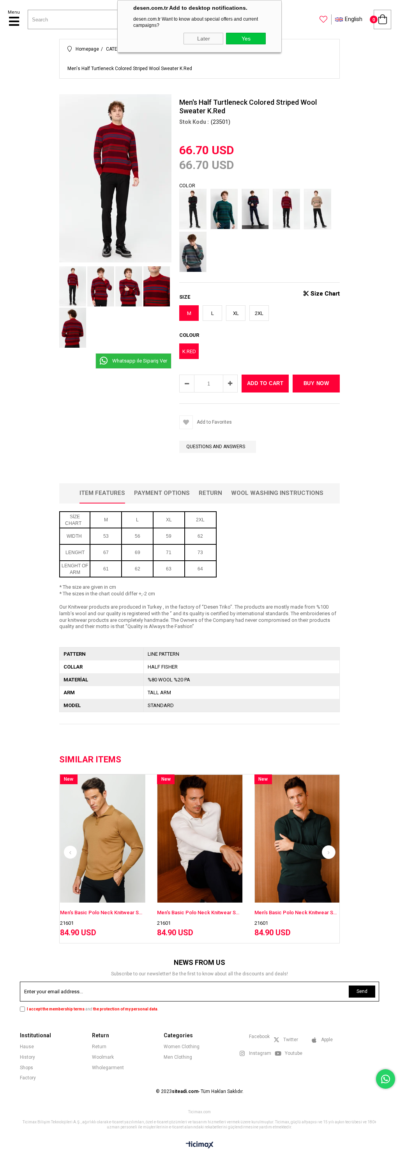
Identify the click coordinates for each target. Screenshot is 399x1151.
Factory (28, 1078)
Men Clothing (178, 1057)
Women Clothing (182, 1046)
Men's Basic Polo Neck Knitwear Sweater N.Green (223, 912)
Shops (26, 1067)
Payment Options (162, 492)
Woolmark (103, 1057)
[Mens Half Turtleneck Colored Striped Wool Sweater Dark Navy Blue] (257, 210)
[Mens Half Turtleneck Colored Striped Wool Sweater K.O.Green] (226, 210)
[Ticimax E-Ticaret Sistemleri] (200, 1145)
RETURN (210, 492)
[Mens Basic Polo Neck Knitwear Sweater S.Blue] (321, 847)
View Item (145, 838)
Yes (246, 38)
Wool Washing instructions (277, 492)
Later (203, 38)
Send (362, 991)
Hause (27, 1046)
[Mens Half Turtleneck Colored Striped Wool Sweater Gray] (194, 253)
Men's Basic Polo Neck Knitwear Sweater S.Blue (320, 912)
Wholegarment (108, 1067)
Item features (102, 492)
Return (99, 1046)
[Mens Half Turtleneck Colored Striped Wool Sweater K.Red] (288, 210)
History (27, 1057)
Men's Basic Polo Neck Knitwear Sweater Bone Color (126, 912)
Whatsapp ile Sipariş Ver (139, 361)
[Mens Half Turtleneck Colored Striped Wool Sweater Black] (194, 210)
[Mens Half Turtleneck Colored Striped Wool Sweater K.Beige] (319, 210)
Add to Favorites (126, 838)
